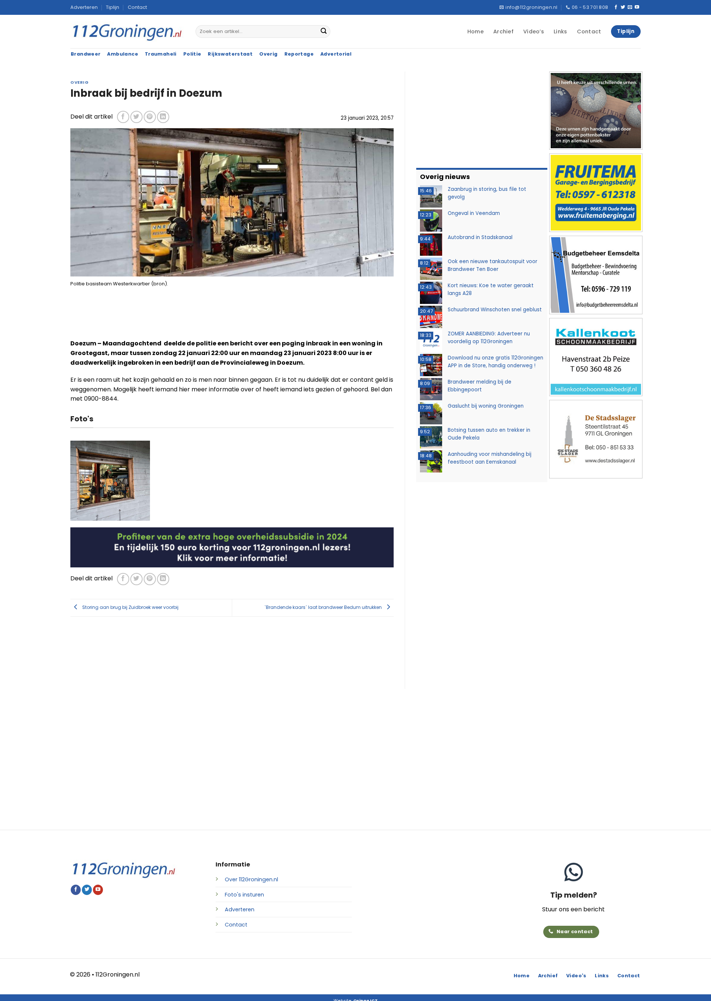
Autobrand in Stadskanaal (480, 237)
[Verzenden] (323, 31)
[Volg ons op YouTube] (637, 7)
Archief (503, 31)
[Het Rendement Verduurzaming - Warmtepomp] (232, 547)
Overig (79, 82)
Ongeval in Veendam (474, 213)
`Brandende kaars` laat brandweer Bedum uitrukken (323, 607)
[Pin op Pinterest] (150, 117)
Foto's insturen (244, 894)
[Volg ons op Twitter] (623, 7)
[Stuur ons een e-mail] (630, 7)
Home (475, 31)
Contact (137, 7)
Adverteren (84, 7)
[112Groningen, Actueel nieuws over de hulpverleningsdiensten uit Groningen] (127, 31)
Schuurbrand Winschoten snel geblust (495, 309)
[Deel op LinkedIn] (163, 117)
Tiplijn (112, 7)
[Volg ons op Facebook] (616, 7)
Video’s (533, 31)
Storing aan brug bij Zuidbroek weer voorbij (129, 607)
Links (560, 31)
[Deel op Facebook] (123, 117)
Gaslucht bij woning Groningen (486, 406)
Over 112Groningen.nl (251, 879)
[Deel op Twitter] (136, 117)
